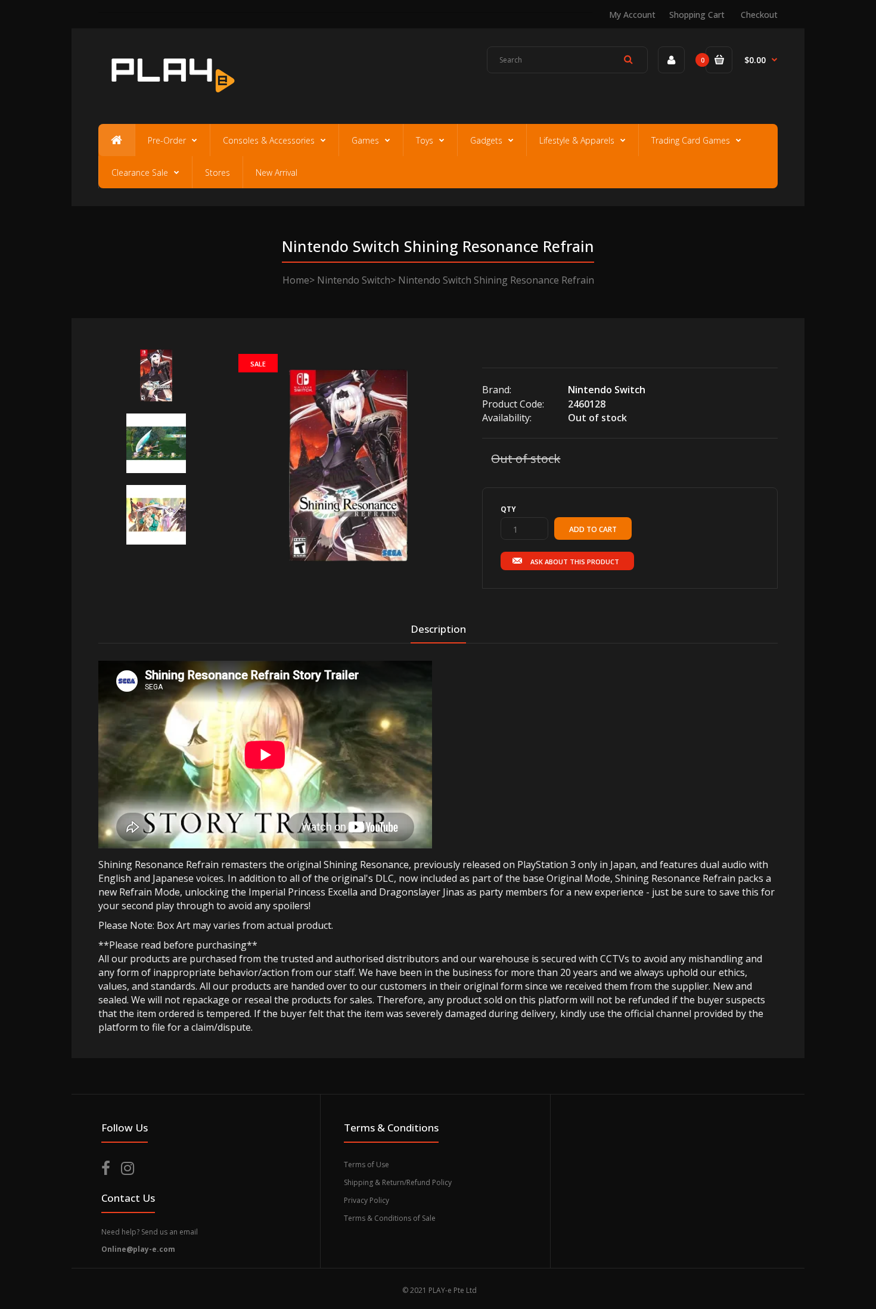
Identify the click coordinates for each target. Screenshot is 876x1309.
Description (438, 629)
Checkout (759, 14)
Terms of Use (366, 1164)
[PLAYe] (170, 98)
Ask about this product (574, 561)
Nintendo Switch (353, 280)
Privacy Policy (366, 1200)
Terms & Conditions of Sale (390, 1218)
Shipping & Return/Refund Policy (398, 1182)
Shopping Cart (697, 14)
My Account (632, 14)
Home (295, 280)
